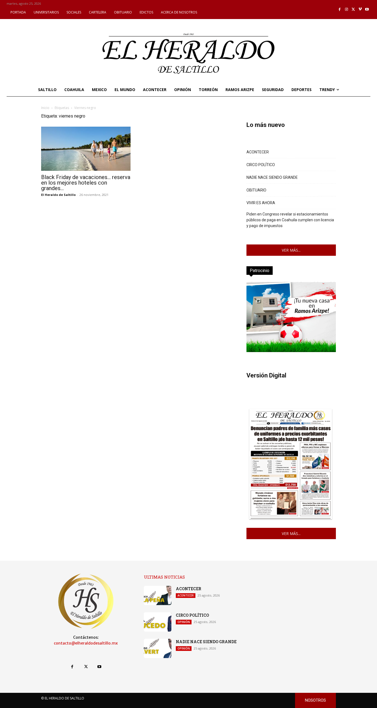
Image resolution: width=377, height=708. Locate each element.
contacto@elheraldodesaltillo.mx (86, 643)
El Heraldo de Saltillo (58, 195)
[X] (353, 9)
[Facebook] (339, 9)
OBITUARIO (256, 190)
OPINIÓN (183, 622)
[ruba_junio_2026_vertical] (291, 350)
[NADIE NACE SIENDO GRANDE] (157, 648)
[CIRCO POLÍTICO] (157, 622)
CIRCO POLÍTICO (260, 165)
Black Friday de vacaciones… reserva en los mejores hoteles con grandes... (85, 182)
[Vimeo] (360, 9)
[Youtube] (366, 9)
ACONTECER (257, 152)
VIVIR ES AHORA (260, 203)
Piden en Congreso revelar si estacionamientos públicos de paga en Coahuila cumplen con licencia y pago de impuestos (290, 220)
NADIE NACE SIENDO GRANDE (272, 177)
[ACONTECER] (157, 595)
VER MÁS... (291, 250)
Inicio (45, 107)
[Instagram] (346, 9)
